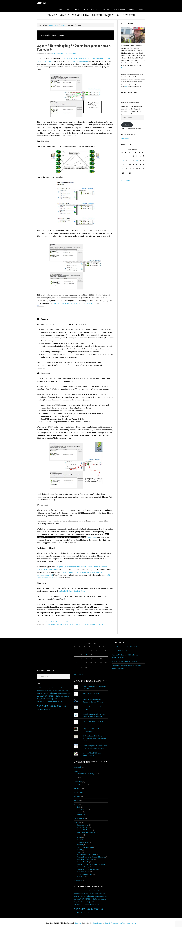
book (56, 688)
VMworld (80, 877)
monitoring (61, 693)
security (61, 696)
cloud (38, 690)
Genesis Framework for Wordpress (118, 923)
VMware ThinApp (83, 867)
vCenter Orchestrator (85, 847)
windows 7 (53, 709)
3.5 (38, 688)
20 (123, 169)
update (55, 699)
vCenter (80, 845)
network (67, 693)
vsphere (41, 709)
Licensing (80, 835)
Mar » (128, 180)
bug (48, 624)
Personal (77, 796)
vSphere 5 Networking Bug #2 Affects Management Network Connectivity (74, 47)
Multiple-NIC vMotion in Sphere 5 (73, 591)
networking (69, 624)
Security (77, 800)
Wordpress (78, 881)
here (123, 68)
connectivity (55, 624)
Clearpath (77, 767)
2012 (42, 688)
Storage (77, 804)
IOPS (46, 693)
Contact (78, 923)
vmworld (62, 706)
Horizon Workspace (84, 830)
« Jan (123, 180)
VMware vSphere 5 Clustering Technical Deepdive (73, 303)
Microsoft (77, 788)
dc (48, 690)
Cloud (76, 771)
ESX (53, 690)
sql (68, 696)
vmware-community (84, 874)
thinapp (39, 699)
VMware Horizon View (85, 859)
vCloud (79, 850)
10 (137, 160)
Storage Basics (82, 814)
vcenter (66, 699)
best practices (50, 688)
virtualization (53, 702)
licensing (54, 693)
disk (50, 690)
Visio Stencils (81, 784)
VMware (69, 622)
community (43, 690)
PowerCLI (80, 840)
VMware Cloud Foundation (86, 854)
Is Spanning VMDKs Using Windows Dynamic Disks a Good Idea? (94, 738)
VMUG (62, 702)
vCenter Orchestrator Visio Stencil (124, 661)
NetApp (79, 812)
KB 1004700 (92, 537)
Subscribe (127, 125)
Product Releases (83, 842)
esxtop (59, 690)
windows (47, 710)
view (42, 701)
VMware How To (83, 862)
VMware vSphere (83, 872)
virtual (46, 702)
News (79, 837)
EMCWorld (83, 809)
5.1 (40, 688)
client (67, 688)
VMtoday (41, 3)
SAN (57, 696)
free (67, 690)
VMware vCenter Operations (87, 869)
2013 (45, 688)
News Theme (97, 923)
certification (62, 688)
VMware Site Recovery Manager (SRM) (91, 864)
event (63, 690)
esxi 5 (62, 624)
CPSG (76, 778)
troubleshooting (80, 624)
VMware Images (47, 705)
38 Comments (71, 54)
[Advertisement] (51, 653)
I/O (44, 693)
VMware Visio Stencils (91, 693)
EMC (78, 807)
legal (126, 86)
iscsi (50, 693)
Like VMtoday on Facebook (129, 92)
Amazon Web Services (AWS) (87, 774)
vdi (38, 702)
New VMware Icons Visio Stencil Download (127, 647)
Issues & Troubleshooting (55, 622)
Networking (78, 792)
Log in (134, 923)
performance (49, 696)
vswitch (100, 624)
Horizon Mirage (82, 827)
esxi (56, 690)
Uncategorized (79, 818)
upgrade (60, 699)
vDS (88, 624)
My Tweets (125, 139)
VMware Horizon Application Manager (91, 857)
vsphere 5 (93, 624)
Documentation (82, 825)
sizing (65, 696)
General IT (78, 782)
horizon (39, 693)
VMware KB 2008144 (79, 61)
